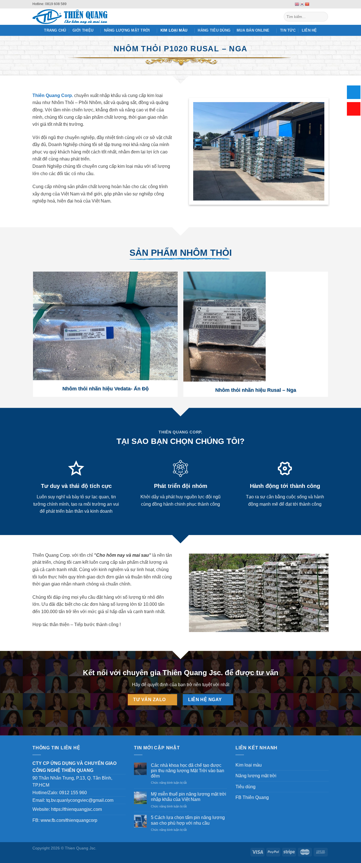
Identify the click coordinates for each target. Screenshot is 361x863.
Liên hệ (309, 30)
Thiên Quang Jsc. (192, 673)
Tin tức (288, 30)
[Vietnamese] (307, 4)
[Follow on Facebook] (315, 4)
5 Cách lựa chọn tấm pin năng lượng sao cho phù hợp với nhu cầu (188, 820)
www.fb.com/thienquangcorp (69, 820)
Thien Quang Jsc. (80, 848)
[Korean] (302, 4)
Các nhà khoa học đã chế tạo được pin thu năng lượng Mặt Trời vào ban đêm (187, 770)
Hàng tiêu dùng (214, 30)
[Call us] (325, 4)
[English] (297, 4)
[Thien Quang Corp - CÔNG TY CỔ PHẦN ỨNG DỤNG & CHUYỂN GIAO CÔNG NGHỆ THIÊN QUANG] (88, 16)
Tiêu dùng (245, 786)
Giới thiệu (83, 30)
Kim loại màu (173, 30)
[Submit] (322, 16)
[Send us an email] (320, 4)
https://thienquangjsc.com (76, 809)
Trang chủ (55, 30)
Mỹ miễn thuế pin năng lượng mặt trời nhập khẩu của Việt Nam (188, 797)
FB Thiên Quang (252, 797)
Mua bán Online (253, 30)
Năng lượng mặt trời (127, 30)
